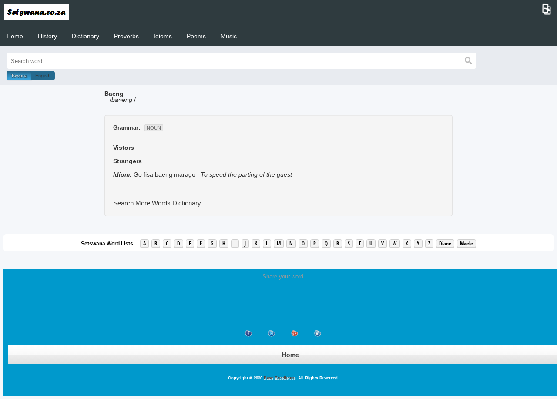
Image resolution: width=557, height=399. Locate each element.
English (42, 75)
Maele (466, 243)
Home (15, 36)
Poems (196, 36)
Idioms (163, 36)
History (47, 36)
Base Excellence (278, 378)
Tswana (19, 75)
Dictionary (85, 36)
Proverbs (126, 36)
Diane (445, 243)
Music (229, 36)
